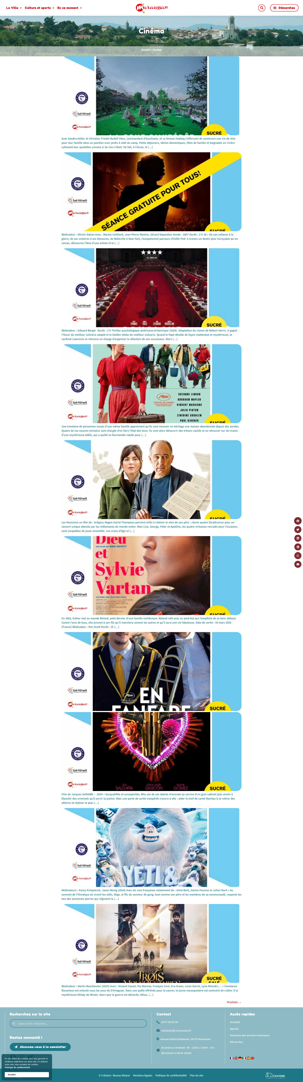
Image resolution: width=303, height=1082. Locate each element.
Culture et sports (38, 7)
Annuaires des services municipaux (250, 1035)
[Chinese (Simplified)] (252, 1058)
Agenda (234, 1028)
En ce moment (67, 7)
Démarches (236, 1042)
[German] (240, 1058)
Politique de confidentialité (17, 1067)
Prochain (234, 1002)
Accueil (145, 49)
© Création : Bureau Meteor (114, 1075)
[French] (232, 1058)
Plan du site (196, 1075)
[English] (236, 1058)
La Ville (12, 7)
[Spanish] (248, 1058)
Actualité (235, 1022)
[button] (261, 8)
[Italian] (244, 1058)
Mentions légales (142, 1075)
